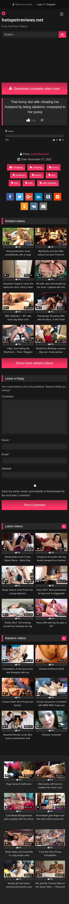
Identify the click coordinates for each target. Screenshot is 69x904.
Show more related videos (34, 363)
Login (39, 4)
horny (55, 167)
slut (53, 175)
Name (6, 440)
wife (30, 183)
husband (20, 175)
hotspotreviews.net (22, 20)
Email (6, 454)
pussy (38, 175)
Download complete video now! (36, 88)
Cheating (18, 167)
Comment (7, 396)
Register (51, 4)
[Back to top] (58, 894)
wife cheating (49, 183)
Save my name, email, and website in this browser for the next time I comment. (33, 493)
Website (6, 468)
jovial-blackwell (40, 154)
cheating (37, 167)
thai (16, 183)
